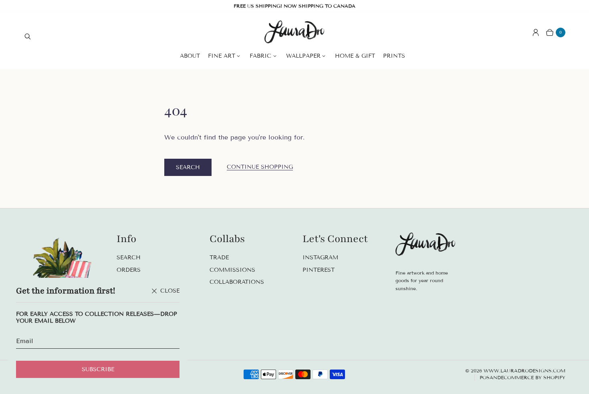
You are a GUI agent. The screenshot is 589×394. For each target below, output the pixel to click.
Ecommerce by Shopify (533, 377)
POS (485, 377)
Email (24, 341)
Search (188, 167)
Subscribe (98, 369)
